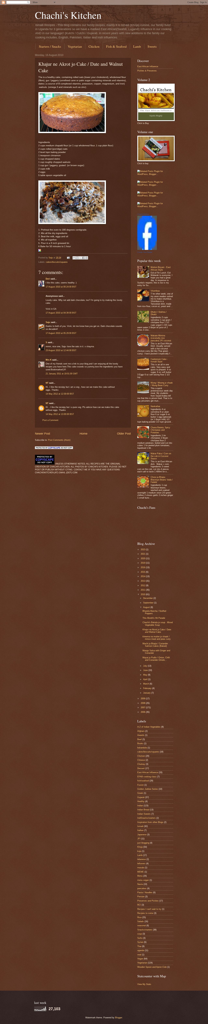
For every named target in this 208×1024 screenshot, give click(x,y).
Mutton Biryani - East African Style (161, 268)
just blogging (143, 843)
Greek (140, 793)
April (145, 679)
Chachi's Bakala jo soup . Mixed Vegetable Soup (158, 623)
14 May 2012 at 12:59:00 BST (60, 394)
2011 (143, 590)
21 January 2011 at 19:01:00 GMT (62, 373)
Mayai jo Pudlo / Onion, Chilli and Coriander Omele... (156, 658)
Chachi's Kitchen (68, 14)
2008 (143, 703)
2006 (143, 712)
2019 (143, 563)
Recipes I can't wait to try (149, 909)
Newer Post (42, 433)
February (147, 688)
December (148, 598)
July (145, 666)
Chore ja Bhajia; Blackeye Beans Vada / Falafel (162, 479)
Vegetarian (75, 46)
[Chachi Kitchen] (147, 249)
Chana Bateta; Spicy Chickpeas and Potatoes (160, 430)
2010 (143, 594)
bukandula (142, 747)
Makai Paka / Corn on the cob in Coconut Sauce (161, 456)
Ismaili (140, 826)
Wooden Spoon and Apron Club (152, 967)
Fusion (140, 785)
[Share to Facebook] (83, 257)
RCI (139, 905)
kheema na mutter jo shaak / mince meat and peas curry (157, 637)
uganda (140, 950)
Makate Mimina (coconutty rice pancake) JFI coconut (161, 338)
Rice (139, 917)
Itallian (140, 830)
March (146, 684)
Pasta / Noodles (144, 892)
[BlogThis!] (77, 257)
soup (139, 934)
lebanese (141, 859)
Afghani (140, 731)
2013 (143, 581)
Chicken (94, 46)
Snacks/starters (144, 929)
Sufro (139, 938)
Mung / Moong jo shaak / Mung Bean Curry (162, 384)
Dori (48, 279)
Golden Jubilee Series (147, 789)
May (145, 675)
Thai (139, 946)
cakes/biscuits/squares (57, 262)
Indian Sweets (144, 814)
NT (47, 383)
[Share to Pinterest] (86, 257)
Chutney (141, 764)
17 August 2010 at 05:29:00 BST (61, 333)
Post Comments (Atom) (59, 440)
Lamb (137, 46)
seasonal (141, 925)
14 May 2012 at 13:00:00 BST (60, 414)
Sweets (152, 46)
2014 (143, 576)
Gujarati (141, 797)
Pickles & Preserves (147, 70)
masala (140, 867)
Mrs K (49, 360)
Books (140, 743)
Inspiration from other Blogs (150, 822)
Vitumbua (155, 291)
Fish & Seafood (116, 46)
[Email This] (74, 257)
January (147, 693)
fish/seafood (143, 780)
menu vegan (143, 880)
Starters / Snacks (50, 46)
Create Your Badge (144, 252)
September (148, 602)
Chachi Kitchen (143, 214)
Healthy (140, 801)
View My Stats (144, 984)
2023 (143, 549)
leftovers (141, 863)
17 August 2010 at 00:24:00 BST (61, 287)
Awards (140, 735)
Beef (139, 739)
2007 (143, 707)
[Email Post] (68, 257)
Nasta (140, 884)
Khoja (140, 847)
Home (83, 433)
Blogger (118, 1017)
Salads (140, 921)
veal (139, 954)
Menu (140, 876)
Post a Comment (50, 420)
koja (139, 851)
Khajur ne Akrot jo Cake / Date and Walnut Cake (157, 630)
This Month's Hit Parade (154, 618)
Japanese (141, 834)
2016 (143, 567)
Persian (140, 896)
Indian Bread (143, 809)
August (146, 607)
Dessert (141, 768)
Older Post (124, 433)
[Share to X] (80, 257)
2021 (143, 554)
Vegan (140, 958)
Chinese (141, 760)
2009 (143, 698)
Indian (140, 805)
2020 (143, 558)
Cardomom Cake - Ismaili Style (159, 360)
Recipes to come (145, 913)
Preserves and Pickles (148, 901)
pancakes (141, 888)
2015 (143, 572)
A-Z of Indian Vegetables (149, 727)
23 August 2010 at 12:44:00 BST (61, 350)
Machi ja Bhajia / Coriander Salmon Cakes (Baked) (155, 644)
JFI (138, 838)
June (145, 670)
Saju (48, 322)
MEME (140, 872)
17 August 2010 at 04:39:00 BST (61, 313)
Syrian (140, 942)
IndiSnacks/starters (146, 818)
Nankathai (155, 406)
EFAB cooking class (146, 776)
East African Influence (147, 66)
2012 (143, 585)
